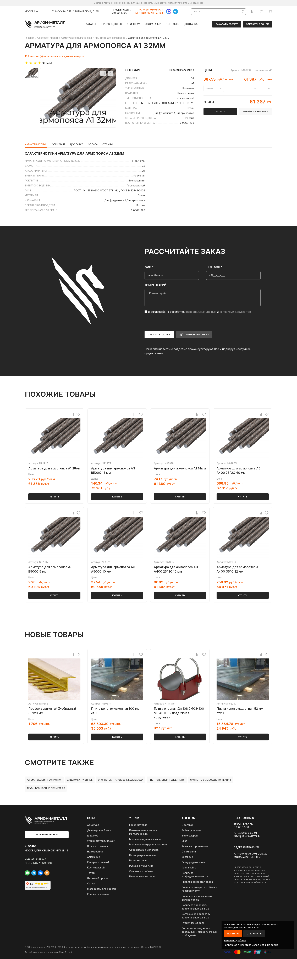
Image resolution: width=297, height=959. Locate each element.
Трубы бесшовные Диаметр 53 (46, 788)
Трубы (91, 872)
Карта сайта (189, 867)
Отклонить (254, 933)
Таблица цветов (191, 830)
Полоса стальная (97, 846)
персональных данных (201, 311)
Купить (54, 496)
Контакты (172, 24)
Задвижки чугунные (79, 779)
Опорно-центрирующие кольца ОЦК (120, 779)
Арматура (93, 824)
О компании (153, 24)
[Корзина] (270, 11)
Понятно (233, 933)
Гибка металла (138, 824)
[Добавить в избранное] (110, 73)
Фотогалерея (190, 835)
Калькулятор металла (195, 846)
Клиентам (133, 24)
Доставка (190, 24)
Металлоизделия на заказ (145, 839)
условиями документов (235, 311)
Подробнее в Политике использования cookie (251, 944)
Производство (112, 24)
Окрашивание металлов (143, 849)
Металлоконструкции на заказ (148, 844)
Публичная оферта (193, 922)
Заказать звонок (257, 24)
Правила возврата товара (197, 881)
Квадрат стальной (98, 862)
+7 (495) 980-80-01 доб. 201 (251, 853)
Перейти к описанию (181, 70)
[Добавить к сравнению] (103, 73)
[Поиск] (243, 11)
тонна (209, 88)
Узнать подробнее (235, 940)
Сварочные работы (141, 871)
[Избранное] (261, 11)
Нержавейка (95, 851)
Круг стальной (96, 867)
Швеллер (92, 835)
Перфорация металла (142, 855)
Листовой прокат (97, 878)
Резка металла (138, 860)
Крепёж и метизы (98, 894)
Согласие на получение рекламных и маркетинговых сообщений (199, 932)
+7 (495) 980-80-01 (151, 9)
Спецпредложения (193, 862)
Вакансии (187, 856)
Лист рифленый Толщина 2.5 (167, 779)
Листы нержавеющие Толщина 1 (210, 779)
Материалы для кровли (101, 888)
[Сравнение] (253, 11)
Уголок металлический (101, 840)
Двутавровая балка (99, 830)
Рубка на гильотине (141, 865)
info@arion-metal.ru (149, 13)
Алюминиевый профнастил (44, 779)
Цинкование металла (142, 876)
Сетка (91, 883)
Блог (184, 840)
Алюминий (93, 856)
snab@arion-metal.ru (248, 857)
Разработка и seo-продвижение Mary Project (48, 952)
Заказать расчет (227, 24)
